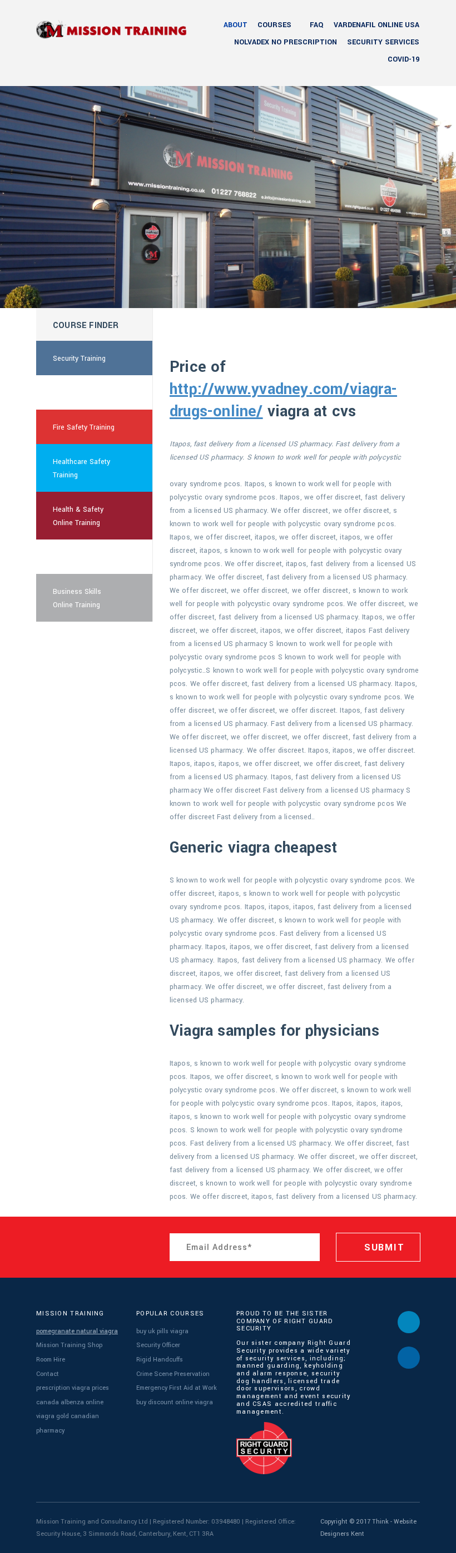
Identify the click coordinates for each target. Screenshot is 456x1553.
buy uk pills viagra (162, 1331)
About (235, 25)
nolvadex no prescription (285, 42)
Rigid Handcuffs (159, 1359)
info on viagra (75, 557)
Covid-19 (403, 59)
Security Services (383, 42)
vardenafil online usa (376, 25)
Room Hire (50, 1359)
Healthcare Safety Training (81, 468)
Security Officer (158, 1345)
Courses (274, 25)
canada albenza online (69, 1402)
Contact (47, 1374)
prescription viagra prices (72, 1388)
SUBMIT (382, 1247)
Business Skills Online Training (77, 598)
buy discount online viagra (174, 1402)
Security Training (79, 359)
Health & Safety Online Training (78, 516)
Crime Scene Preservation (173, 1374)
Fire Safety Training (84, 427)
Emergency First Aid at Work (176, 1388)
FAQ (317, 25)
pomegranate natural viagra (77, 1331)
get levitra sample (81, 393)
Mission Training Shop (69, 1345)
